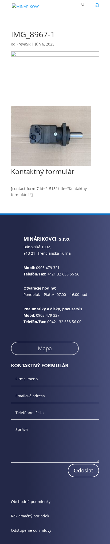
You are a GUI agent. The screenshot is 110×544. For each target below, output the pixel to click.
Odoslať (83, 470)
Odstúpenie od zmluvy (31, 530)
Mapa (45, 348)
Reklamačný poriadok (30, 515)
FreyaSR (24, 44)
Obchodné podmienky (30, 501)
